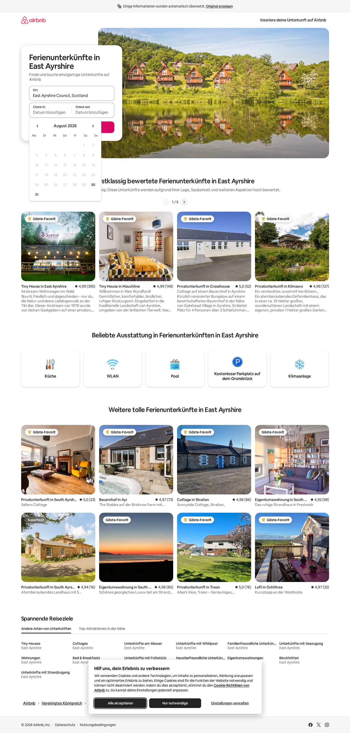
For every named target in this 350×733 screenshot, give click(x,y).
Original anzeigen (219, 6)
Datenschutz (65, 725)
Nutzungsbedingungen (98, 725)
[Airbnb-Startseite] (33, 20)
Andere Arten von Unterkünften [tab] (46, 628)
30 (93, 185)
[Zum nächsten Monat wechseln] (92, 126)
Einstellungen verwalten (230, 703)
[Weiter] (184, 202)
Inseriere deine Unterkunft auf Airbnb (293, 20)
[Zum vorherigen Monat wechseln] (37, 126)
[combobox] (71, 95)
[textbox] (50, 112)
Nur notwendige (175, 703)
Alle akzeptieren (120, 703)
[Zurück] (166, 202)
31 (36, 194)
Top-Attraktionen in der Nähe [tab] (102, 628)
